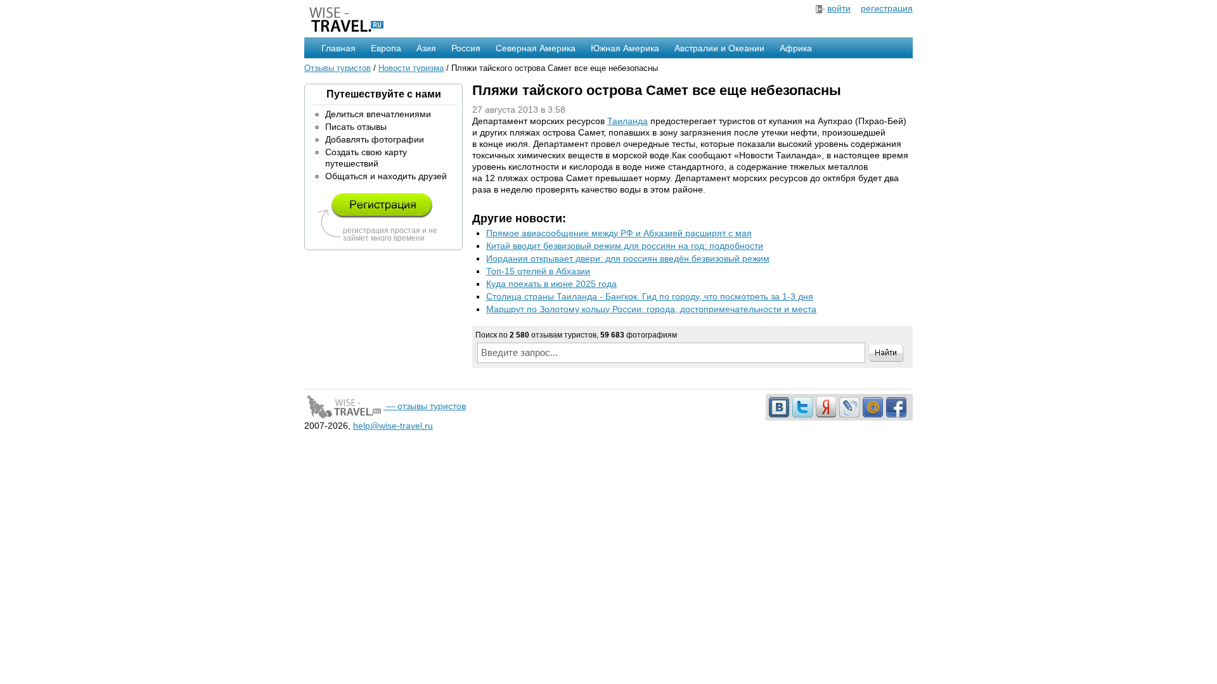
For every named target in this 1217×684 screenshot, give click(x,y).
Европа (386, 48)
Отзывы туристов (337, 68)
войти (839, 8)
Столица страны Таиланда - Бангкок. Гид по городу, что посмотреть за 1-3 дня (649, 296)
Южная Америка (625, 48)
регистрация (887, 8)
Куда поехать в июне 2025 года (551, 284)
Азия (426, 48)
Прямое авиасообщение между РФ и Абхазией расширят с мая (619, 233)
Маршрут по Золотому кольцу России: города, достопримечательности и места (651, 309)
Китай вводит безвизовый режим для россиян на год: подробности (624, 246)
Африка (796, 48)
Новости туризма (411, 68)
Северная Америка (536, 48)
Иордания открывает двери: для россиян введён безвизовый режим (627, 258)
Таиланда (627, 121)
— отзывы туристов (424, 406)
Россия (465, 48)
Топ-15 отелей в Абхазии (538, 271)
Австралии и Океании (719, 48)
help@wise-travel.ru (393, 426)
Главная (338, 48)
